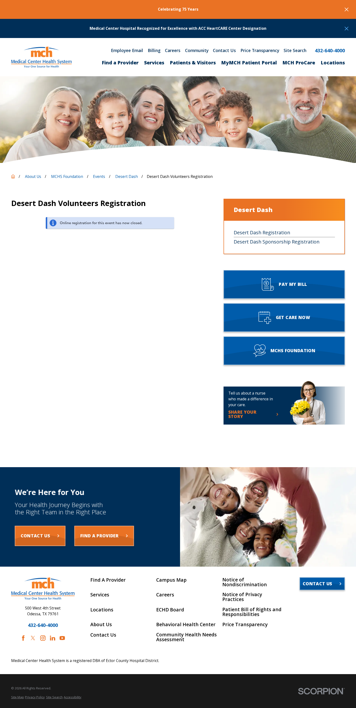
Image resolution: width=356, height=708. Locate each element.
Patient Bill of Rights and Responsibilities (251, 612)
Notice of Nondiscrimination (244, 582)
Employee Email (127, 50)
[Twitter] (33, 638)
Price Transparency (259, 50)
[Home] (41, 57)
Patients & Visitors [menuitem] (193, 62)
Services (99, 594)
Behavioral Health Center (186, 624)
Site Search (295, 50)
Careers (172, 50)
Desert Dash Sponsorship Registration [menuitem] (276, 241)
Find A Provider (108, 580)
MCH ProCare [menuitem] (298, 62)
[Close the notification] (346, 9)
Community (197, 50)
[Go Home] (13, 176)
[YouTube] (62, 638)
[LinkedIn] (52, 638)
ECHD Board (170, 609)
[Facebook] (23, 638)
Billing (154, 50)
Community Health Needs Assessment (186, 637)
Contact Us (224, 50)
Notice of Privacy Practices (242, 596)
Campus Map (171, 580)
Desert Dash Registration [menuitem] (262, 232)
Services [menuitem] (154, 62)
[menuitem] (17, 697)
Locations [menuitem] (333, 62)
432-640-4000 (330, 50)
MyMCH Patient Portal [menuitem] (249, 62)
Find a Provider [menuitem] (120, 62)
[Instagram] (43, 638)
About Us (101, 624)
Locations (101, 609)
